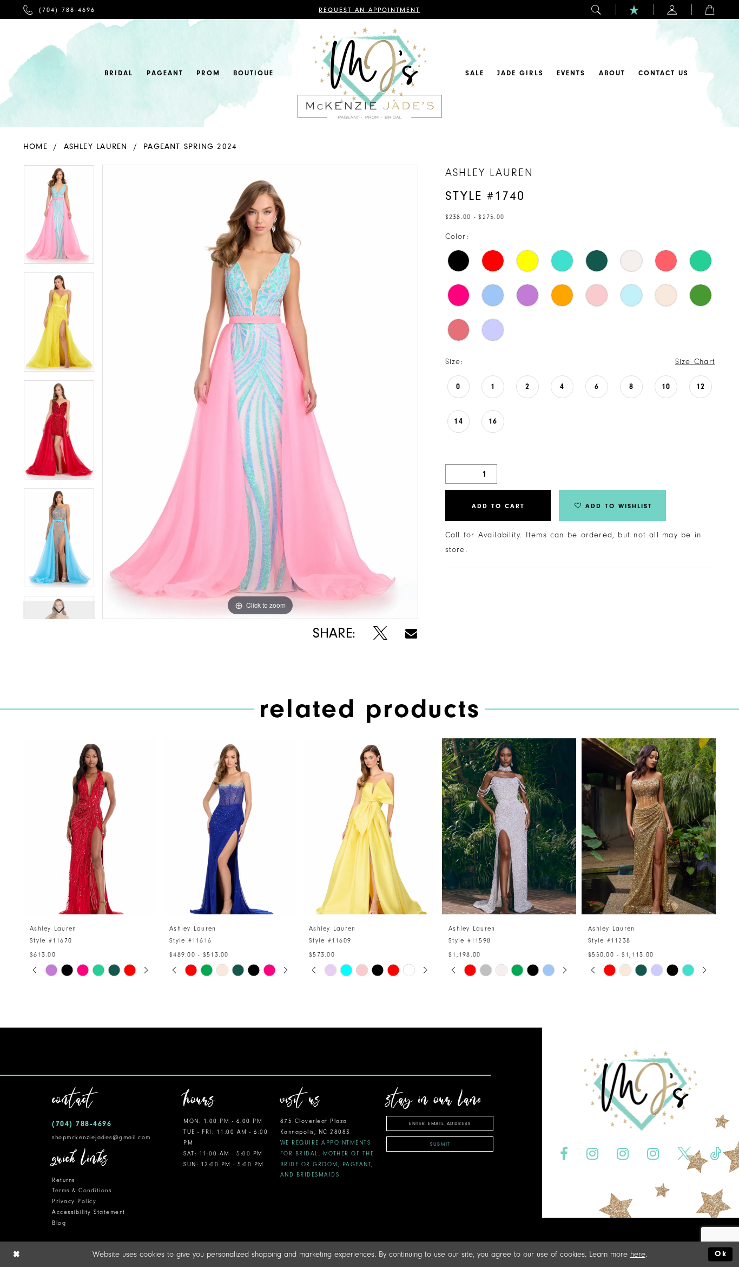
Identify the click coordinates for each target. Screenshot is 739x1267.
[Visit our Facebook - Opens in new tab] (564, 1154)
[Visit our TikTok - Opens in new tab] (715, 1154)
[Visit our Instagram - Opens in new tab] (592, 1154)
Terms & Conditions (81, 1190)
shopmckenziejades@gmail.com (101, 1137)
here (637, 1254)
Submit (440, 1144)
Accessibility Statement (89, 1212)
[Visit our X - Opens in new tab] (684, 1154)
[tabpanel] (59, 218)
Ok (721, 1254)
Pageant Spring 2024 (190, 146)
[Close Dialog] (16, 1254)
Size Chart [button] (695, 361)
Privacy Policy (74, 1201)
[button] (597, 9)
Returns (63, 1180)
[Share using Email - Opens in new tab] (411, 633)
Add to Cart (498, 506)
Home (35, 146)
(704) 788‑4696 (81, 1123)
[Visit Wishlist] (635, 9)
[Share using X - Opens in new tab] (380, 633)
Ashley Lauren (96, 146)
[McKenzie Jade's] (369, 73)
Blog (59, 1222)
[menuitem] (59, 9)
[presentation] (90, 826)
